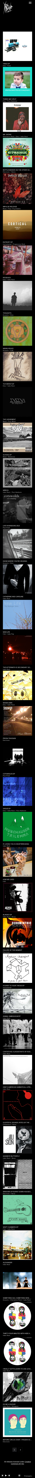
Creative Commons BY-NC (21, 1463)
